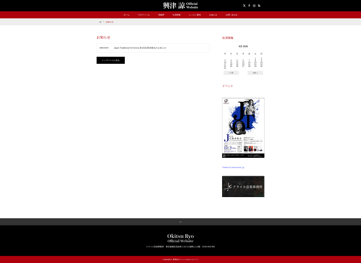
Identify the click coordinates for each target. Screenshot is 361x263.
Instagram (254, 5)
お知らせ (213, 15)
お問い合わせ (231, 15)
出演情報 (176, 15)
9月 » (255, 73)
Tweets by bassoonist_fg (233, 167)
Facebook (249, 5)
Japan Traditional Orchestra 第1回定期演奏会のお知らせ (140, 48)
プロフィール (144, 15)
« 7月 (231, 73)
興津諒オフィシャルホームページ (185, 259)
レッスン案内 (195, 15)
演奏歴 (161, 15)
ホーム (126, 15)
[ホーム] (100, 19)
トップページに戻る (111, 60)
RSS (259, 5)
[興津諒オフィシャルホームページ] (180, 5)
